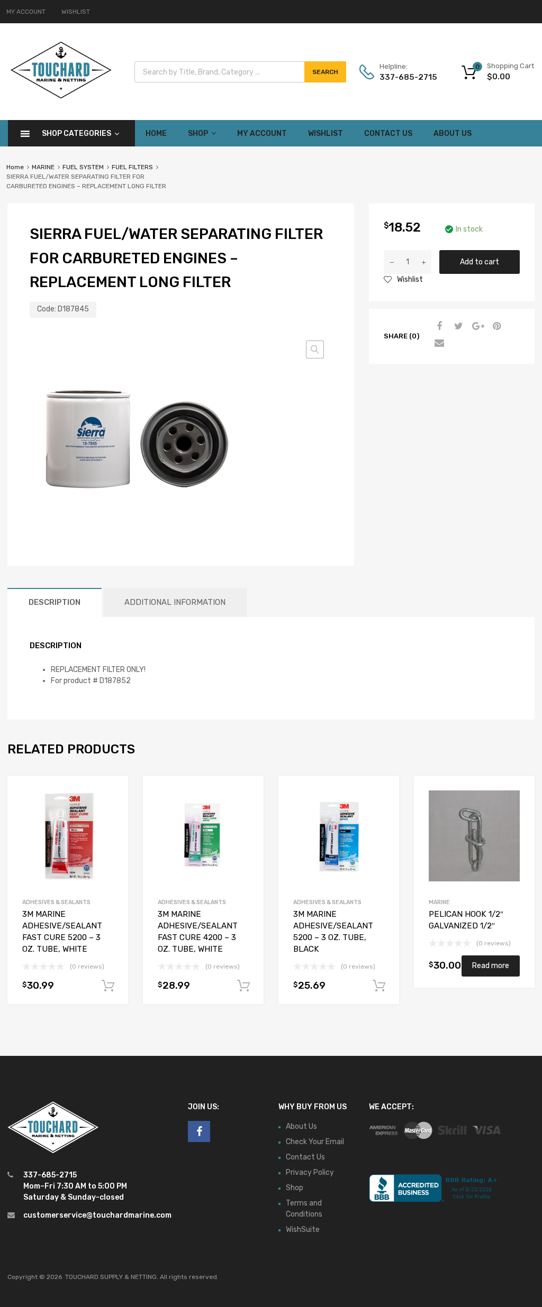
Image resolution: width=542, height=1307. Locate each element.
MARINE (43, 167)
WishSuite (303, 1229)
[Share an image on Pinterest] (495, 327)
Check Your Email (315, 1141)
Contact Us (388, 133)
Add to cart (479, 261)
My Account (262, 133)
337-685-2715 (405, 77)
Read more (490, 965)
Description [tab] (54, 602)
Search (325, 72)
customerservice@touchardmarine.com (97, 1215)
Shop (198, 133)
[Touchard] (61, 97)
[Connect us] (199, 1131)
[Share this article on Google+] (476, 327)
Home (156, 133)
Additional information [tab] (174, 602)
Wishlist (325, 133)
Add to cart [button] (108, 986)
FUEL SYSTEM (83, 167)
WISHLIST (75, 11)
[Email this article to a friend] (438, 344)
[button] (315, 349)
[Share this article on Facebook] (438, 327)
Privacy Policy (310, 1172)
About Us (452, 133)
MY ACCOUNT (26, 11)
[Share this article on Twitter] (457, 327)
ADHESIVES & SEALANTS (56, 902)
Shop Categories (76, 133)
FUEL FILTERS (132, 167)
